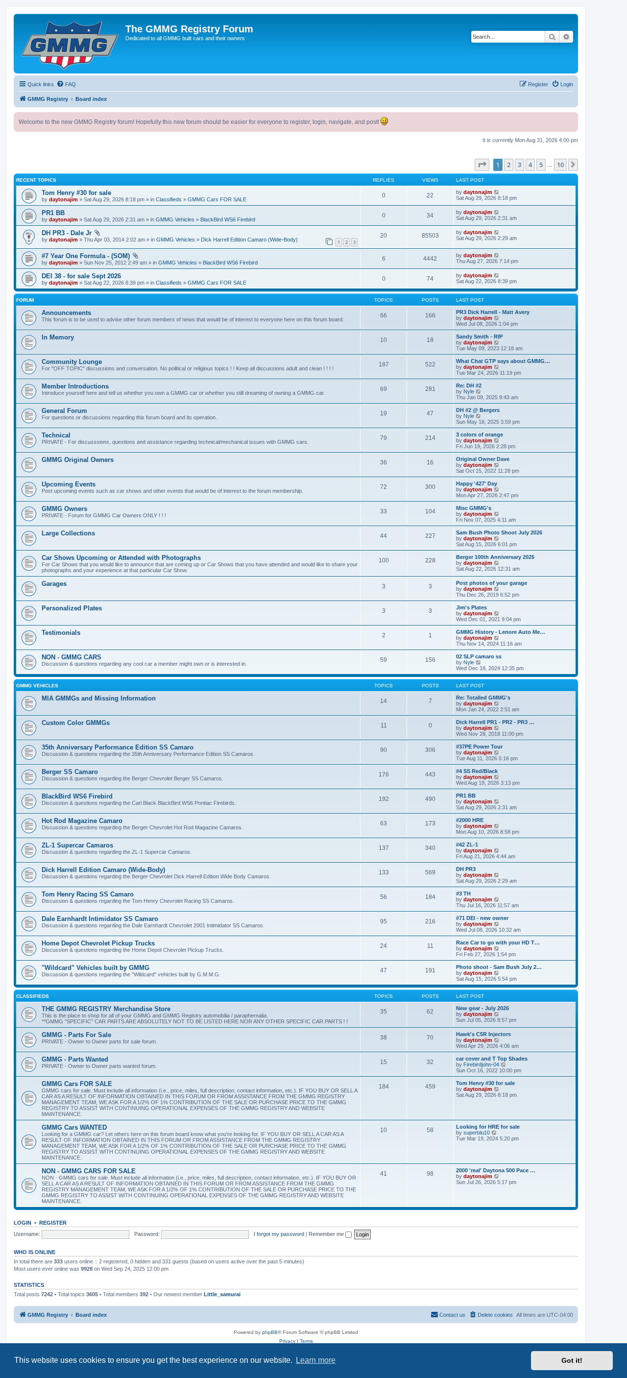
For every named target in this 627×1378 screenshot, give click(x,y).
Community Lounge (72, 361)
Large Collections (68, 533)
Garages (54, 583)
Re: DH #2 (469, 385)
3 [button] (519, 164)
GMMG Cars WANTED (74, 1127)
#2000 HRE (469, 820)
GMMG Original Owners (78, 459)
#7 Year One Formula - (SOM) (86, 256)
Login (22, 1223)
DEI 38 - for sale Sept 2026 (81, 276)
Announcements (66, 312)
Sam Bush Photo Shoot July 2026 (499, 532)
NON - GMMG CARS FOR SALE (89, 1171)
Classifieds (169, 199)
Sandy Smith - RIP (479, 336)
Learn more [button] (316, 1360)
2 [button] (508, 164)
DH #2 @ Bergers (478, 410)
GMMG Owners (64, 508)
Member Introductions (75, 386)
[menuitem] (66, 84)
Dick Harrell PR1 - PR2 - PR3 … (495, 722)
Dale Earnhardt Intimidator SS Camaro (100, 918)
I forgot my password (279, 1234)
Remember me (327, 1234)
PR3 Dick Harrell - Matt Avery (493, 312)
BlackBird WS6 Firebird (227, 219)
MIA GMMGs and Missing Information (99, 698)
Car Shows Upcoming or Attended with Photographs (121, 557)
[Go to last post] (497, 192)
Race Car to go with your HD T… (498, 942)
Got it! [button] (571, 1360)
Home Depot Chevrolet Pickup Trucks (98, 943)
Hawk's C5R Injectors (483, 1034)
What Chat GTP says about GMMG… (503, 361)
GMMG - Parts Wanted (75, 1059)
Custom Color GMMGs (76, 722)
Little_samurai (222, 1294)
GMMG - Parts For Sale (76, 1035)
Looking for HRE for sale (488, 1127)
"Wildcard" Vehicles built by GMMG (95, 967)
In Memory (58, 337)
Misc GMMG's (473, 508)
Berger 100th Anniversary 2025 (495, 557)
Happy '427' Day (476, 483)
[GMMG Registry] (70, 43)
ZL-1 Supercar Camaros (77, 845)
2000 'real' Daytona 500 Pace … (495, 1170)
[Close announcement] (570, 120)
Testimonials (61, 632)
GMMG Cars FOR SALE (217, 199)
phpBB (270, 1332)
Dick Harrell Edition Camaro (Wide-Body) (249, 239)
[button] (482, 164)
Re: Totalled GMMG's (483, 698)
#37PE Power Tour (479, 746)
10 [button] (560, 164)
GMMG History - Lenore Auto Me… (500, 632)
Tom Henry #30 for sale (76, 192)
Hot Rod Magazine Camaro (82, 820)
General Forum (64, 410)
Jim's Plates (471, 607)
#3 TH (463, 893)
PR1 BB (53, 213)
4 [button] (530, 164)
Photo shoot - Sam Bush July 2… (499, 967)
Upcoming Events (69, 484)
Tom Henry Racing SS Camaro (88, 894)
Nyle (468, 391)
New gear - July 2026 (482, 1008)
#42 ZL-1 (467, 844)
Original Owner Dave (482, 459)
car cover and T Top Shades (492, 1059)
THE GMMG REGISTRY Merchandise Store (106, 1009)
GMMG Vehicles (175, 219)
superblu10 (476, 1133)
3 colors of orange (479, 434)
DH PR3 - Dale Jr (67, 233)
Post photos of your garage (491, 583)
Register (53, 1223)
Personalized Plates (72, 608)
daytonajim (63, 199)
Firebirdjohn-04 (481, 1064)
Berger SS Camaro (70, 771)
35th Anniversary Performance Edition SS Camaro (117, 747)
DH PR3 (466, 869)
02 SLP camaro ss (479, 656)
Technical (56, 435)
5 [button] (541, 164)
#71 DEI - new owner (482, 918)
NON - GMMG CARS (71, 657)
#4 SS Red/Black (477, 771)
